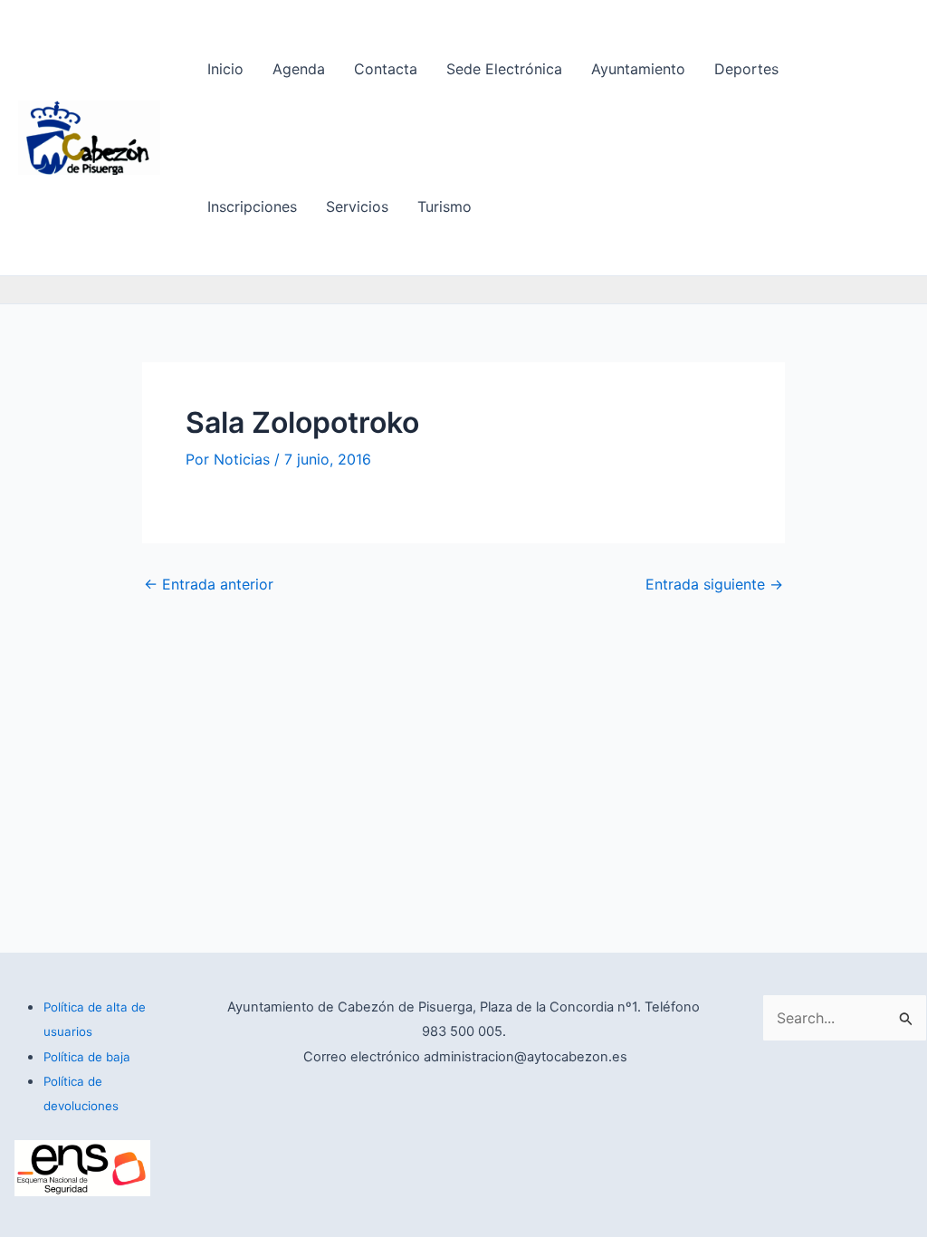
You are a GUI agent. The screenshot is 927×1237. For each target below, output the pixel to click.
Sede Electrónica (504, 69)
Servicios (357, 206)
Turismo (444, 206)
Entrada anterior (208, 584)
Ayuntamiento (638, 69)
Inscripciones (252, 206)
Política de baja (86, 1057)
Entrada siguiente (714, 584)
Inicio (225, 69)
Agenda (298, 69)
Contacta (385, 69)
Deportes (746, 69)
